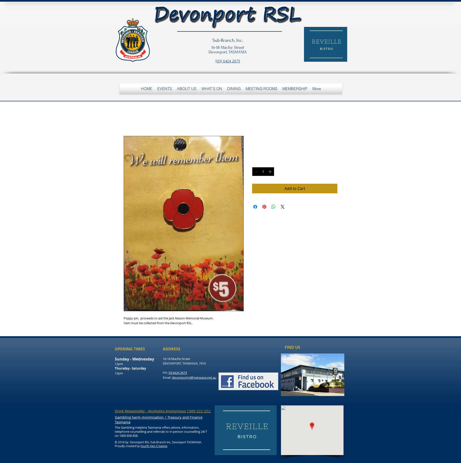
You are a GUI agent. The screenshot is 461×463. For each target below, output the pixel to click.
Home (129, 118)
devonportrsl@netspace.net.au (194, 377)
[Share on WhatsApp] (273, 207)
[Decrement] (256, 171)
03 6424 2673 (178, 373)
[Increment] (270, 171)
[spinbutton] (263, 171)
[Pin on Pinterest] (264, 207)
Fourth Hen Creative (153, 446)
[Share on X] (282, 207)
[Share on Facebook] (255, 207)
